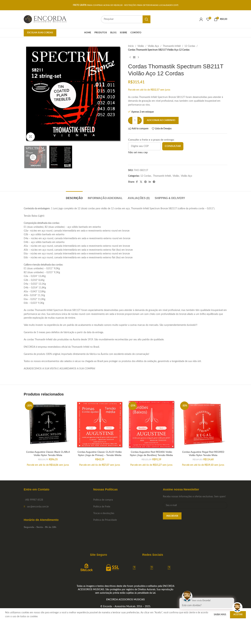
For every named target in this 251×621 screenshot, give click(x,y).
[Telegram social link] (154, 182)
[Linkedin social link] (150, 182)
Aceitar (237, 614)
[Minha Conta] (201, 19)
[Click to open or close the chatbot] (237, 607)
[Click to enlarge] (30, 136)
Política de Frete (101, 507)
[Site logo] (45, 19)
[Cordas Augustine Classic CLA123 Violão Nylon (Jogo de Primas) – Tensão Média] (99, 424)
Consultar (173, 146)
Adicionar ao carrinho (161, 120)
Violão (140, 46)
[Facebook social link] (137, 182)
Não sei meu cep (138, 152)
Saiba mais (220, 614)
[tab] (74, 196)
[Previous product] (130, 57)
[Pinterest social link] (145, 182)
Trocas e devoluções (103, 513)
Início (131, 46)
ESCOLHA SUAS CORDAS (40, 33)
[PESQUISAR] (146, 19)
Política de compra (103, 500)
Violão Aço (153, 46)
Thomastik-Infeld (172, 46)
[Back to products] (134, 57)
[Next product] (138, 57)
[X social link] (141, 182)
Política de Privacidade (105, 520)
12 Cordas (189, 46)
